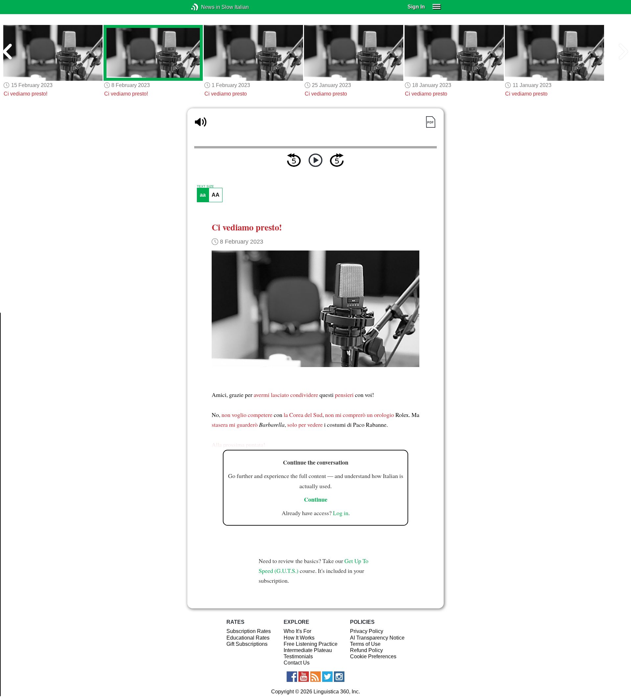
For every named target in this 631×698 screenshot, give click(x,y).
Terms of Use (365, 644)
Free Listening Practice (311, 644)
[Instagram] (339, 676)
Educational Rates (247, 638)
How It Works (299, 638)
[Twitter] (327, 676)
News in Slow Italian (204, 7)
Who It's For (297, 631)
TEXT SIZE (205, 186)
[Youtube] (303, 676)
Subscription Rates (248, 631)
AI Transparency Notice (377, 638)
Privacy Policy (366, 631)
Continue (315, 499)
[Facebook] (292, 676)
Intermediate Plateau (308, 650)
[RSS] (315, 676)
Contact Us (297, 662)
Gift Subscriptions (247, 644)
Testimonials (298, 656)
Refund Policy (366, 650)
